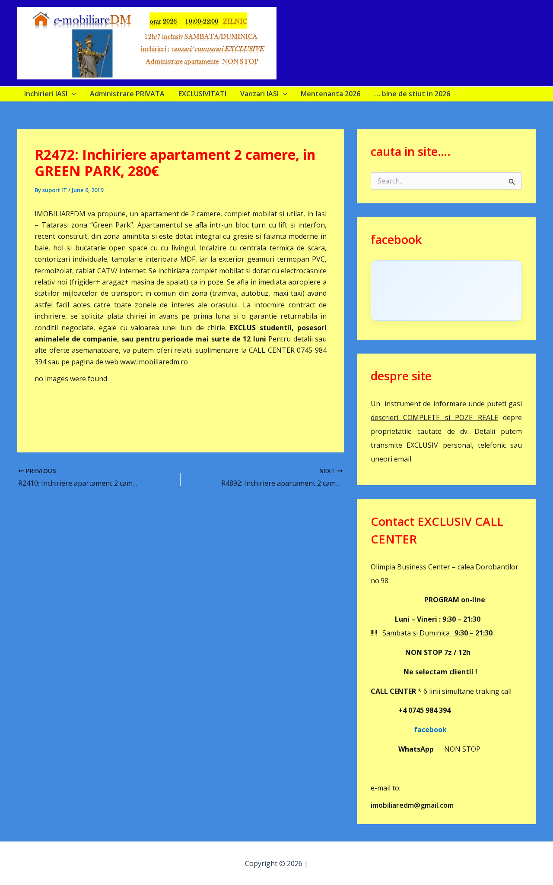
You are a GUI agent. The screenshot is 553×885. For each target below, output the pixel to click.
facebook (409, 729)
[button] (71, 93)
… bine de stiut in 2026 (412, 93)
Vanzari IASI (259, 93)
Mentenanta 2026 (330, 93)
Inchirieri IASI (45, 93)
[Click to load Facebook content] (446, 290)
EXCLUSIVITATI (202, 93)
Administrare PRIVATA (127, 93)
